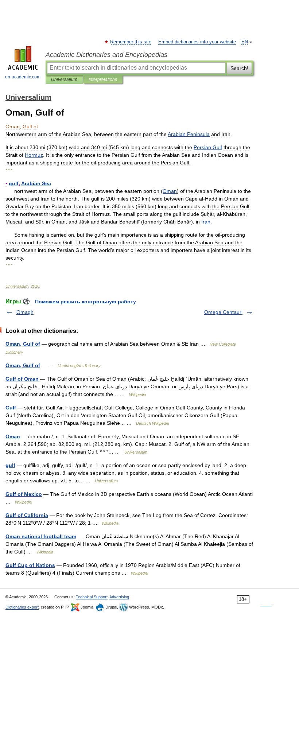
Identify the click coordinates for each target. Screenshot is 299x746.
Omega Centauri (223, 312)
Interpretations (103, 79)
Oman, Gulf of (22, 344)
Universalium (64, 79)
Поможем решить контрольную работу (85, 301)
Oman (12, 436)
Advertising (119, 597)
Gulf (10, 408)
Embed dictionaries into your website (197, 41)
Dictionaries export (22, 607)
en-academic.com (22, 76)
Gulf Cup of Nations (30, 565)
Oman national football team (40, 536)
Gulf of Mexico (23, 494)
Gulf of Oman (22, 379)
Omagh (25, 312)
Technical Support (92, 597)
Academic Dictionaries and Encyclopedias (106, 54)
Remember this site (131, 41)
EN (244, 41)
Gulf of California (26, 515)
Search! (239, 68)
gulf (10, 465)
